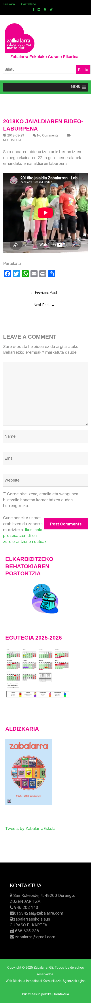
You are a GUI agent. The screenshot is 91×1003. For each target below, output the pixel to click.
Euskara (9, 4)
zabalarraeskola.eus (31, 919)
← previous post (43, 292)
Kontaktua (61, 994)
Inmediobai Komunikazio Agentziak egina (55, 981)
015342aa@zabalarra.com (38, 913)
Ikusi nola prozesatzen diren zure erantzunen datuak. (25, 535)
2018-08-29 (15, 135)
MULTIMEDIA (12, 140)
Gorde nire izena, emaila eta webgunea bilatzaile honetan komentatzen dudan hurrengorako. (40, 499)
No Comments (48, 135)
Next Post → (44, 305)
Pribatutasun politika (36, 994)
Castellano (28, 4)
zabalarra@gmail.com (35, 936)
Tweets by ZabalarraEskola (30, 828)
